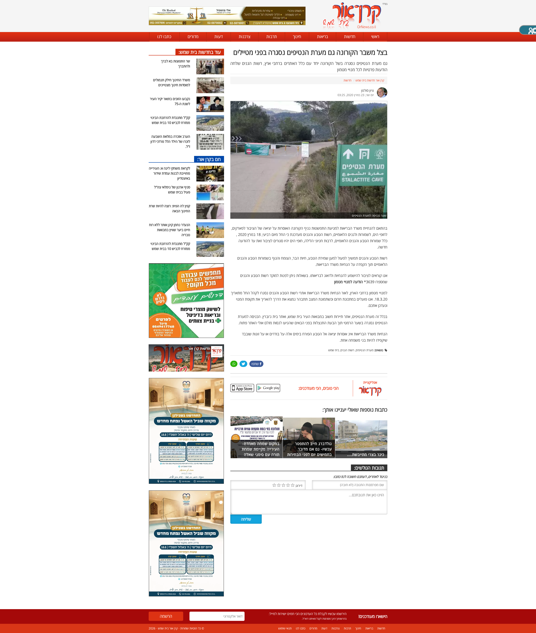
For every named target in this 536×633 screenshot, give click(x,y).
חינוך (297, 36)
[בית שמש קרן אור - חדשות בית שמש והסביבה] (352, 16)
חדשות (349, 36)
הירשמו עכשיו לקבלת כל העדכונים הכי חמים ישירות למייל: (308, 613)
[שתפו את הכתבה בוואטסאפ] (233, 364)
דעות (218, 36)
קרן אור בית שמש (168, 628)
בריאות (322, 36)
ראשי (375, 36)
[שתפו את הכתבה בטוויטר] (243, 364)
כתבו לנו (164, 36)
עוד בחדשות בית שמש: (200, 52)
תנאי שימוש (285, 628)
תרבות (271, 36)
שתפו (255, 364)
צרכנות (244, 36)
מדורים (193, 36)
